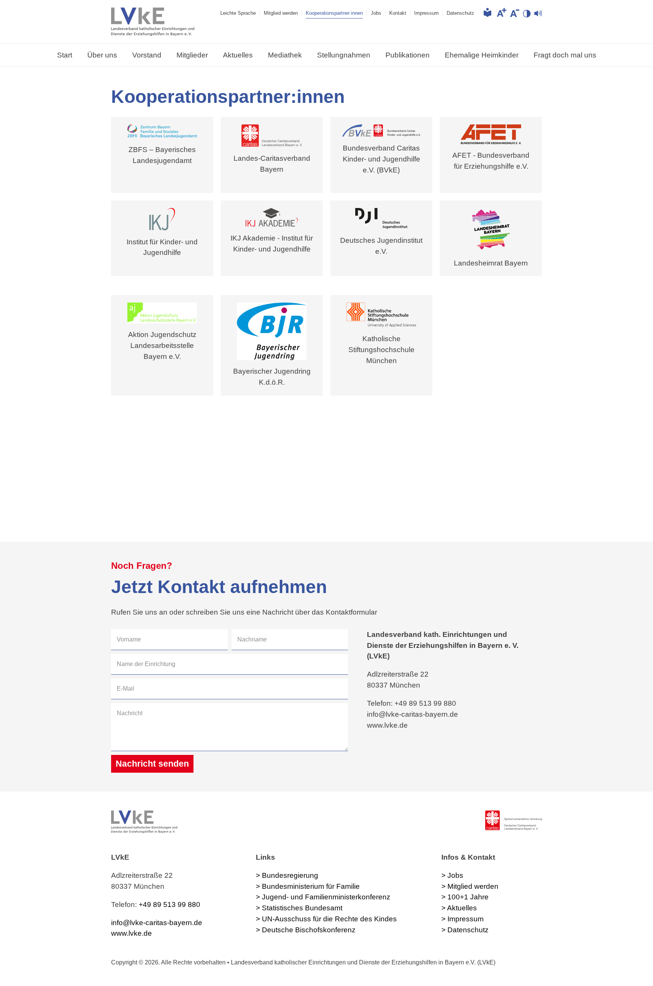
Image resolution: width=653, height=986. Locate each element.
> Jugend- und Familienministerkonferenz (323, 897)
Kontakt (397, 13)
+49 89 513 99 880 (169, 904)
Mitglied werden (281, 13)
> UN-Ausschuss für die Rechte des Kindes (326, 919)
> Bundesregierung (287, 875)
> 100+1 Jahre (465, 897)
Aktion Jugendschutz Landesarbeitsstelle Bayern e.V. (162, 345)
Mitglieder (192, 55)
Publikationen (407, 55)
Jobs (376, 13)
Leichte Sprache (238, 13)
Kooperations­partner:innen (334, 13)
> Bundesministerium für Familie (308, 886)
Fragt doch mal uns (565, 55)
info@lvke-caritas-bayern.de (156, 923)
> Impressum (462, 919)
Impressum (426, 13)
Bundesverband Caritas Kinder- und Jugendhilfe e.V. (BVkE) (381, 159)
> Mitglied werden (469, 886)
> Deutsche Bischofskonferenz (306, 930)
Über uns (102, 55)
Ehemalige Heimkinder (481, 55)
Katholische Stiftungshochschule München (381, 350)
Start (64, 55)
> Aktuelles (459, 908)
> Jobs (452, 875)
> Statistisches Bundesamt (299, 908)
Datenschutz (460, 13)
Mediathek (285, 55)
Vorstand (146, 55)
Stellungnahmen (343, 55)
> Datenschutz (465, 930)
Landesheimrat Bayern (491, 263)
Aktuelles (238, 55)
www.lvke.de (131, 933)
